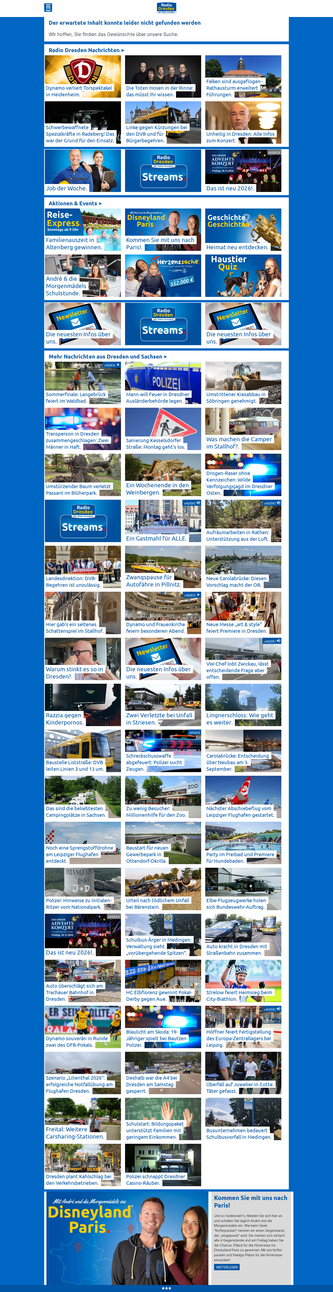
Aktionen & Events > (75, 203)
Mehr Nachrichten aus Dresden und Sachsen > (108, 356)
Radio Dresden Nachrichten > (86, 49)
